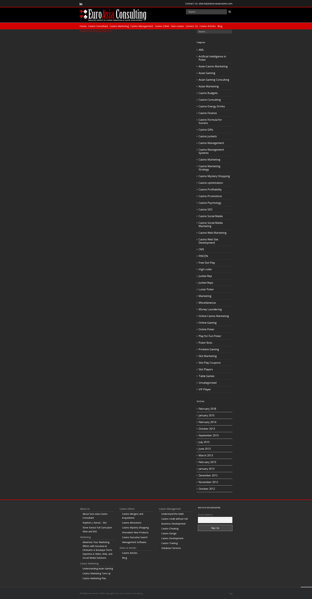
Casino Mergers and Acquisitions (132, 515)
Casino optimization (211, 182)
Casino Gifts (206, 129)
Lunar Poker (206, 289)
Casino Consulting (210, 99)
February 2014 (207, 422)
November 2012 (208, 482)
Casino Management (141, 26)
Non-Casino (177, 26)
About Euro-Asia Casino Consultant (95, 515)
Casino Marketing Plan (94, 578)
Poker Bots (205, 342)
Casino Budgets (208, 93)
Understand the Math (172, 513)
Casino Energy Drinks (212, 106)
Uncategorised (207, 382)
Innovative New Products (135, 532)
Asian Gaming (207, 73)
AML (201, 49)
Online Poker (206, 329)
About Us (85, 508)
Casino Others (127, 508)
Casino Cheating (169, 528)
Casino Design (168, 533)
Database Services (171, 548)
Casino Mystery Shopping (214, 176)
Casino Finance (208, 113)
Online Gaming (208, 322)
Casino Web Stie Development (208, 241)
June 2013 (205, 449)
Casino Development (172, 538)
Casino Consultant (98, 26)
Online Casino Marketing (214, 316)
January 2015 (206, 415)
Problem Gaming (209, 349)
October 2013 (207, 429)
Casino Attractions (131, 522)
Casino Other (162, 26)
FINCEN (203, 256)
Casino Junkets (208, 136)
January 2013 (206, 469)
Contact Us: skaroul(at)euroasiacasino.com (208, 3)
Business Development (173, 523)
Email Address (205, 514)
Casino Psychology (210, 202)
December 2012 (208, 475)
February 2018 (207, 409)
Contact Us (192, 26)
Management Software (134, 542)
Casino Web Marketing (213, 232)
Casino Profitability (210, 189)
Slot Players (206, 369)
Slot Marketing (208, 356)
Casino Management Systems (211, 151)
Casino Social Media (211, 216)
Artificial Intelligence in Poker (212, 58)
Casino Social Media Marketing (211, 224)
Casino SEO (205, 209)
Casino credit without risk (174, 518)
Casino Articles (208, 26)
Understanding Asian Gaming (98, 568)
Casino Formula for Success (210, 121)
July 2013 (204, 442)
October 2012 (207, 489)
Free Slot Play (207, 262)
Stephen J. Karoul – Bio (95, 522)
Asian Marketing (209, 86)
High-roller (205, 269)
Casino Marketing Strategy (209, 168)
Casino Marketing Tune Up (96, 573)
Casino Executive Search (135, 537)
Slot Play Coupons (210, 362)
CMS (201, 249)
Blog (219, 26)
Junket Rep (205, 276)
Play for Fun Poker (210, 336)
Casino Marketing (119, 26)
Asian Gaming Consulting (214, 79)
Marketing (205, 296)
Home (83, 26)
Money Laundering (210, 309)
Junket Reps (206, 282)
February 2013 (207, 462)
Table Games (206, 376)
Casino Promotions (210, 196)
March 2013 (206, 455)
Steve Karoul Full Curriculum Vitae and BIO (97, 529)
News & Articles (128, 547)
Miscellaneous (207, 302)
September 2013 (209, 435)
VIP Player (205, 389)
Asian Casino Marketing (213, 66)
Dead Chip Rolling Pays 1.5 (96, 31)
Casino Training (169, 543)
